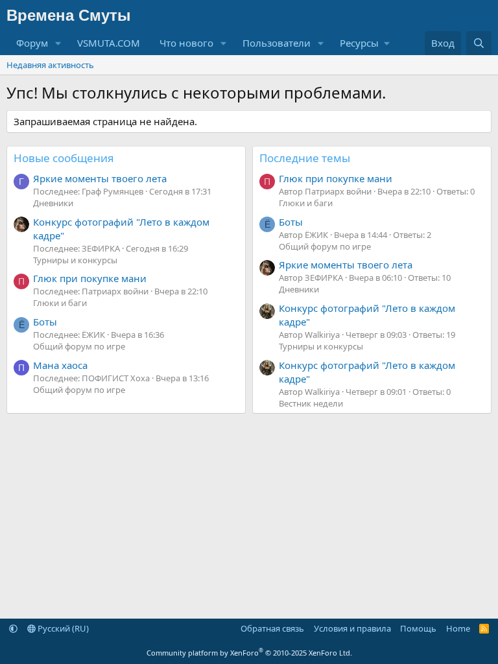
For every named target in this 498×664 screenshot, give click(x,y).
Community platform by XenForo (249, 653)
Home (458, 628)
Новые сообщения (64, 157)
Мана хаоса (60, 365)
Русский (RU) (62, 628)
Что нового (186, 42)
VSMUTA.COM (108, 42)
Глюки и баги (60, 303)
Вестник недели (311, 403)
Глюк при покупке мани (90, 278)
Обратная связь (272, 628)
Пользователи (277, 42)
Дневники (53, 203)
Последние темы (304, 157)
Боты (45, 321)
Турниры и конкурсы (75, 260)
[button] (58, 43)
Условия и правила (352, 628)
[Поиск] (479, 43)
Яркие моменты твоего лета (100, 178)
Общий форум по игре (79, 346)
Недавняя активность (50, 65)
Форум (32, 42)
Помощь (418, 628)
